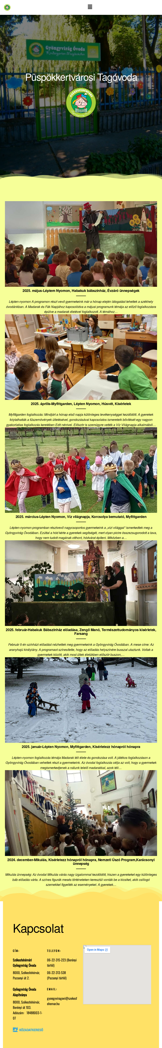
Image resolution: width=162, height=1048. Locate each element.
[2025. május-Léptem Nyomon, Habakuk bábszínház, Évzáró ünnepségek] (81, 243)
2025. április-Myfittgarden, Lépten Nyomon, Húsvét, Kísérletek (81, 403)
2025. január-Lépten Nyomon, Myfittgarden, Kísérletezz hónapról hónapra (81, 746)
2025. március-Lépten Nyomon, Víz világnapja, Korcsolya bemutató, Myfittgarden (81, 516)
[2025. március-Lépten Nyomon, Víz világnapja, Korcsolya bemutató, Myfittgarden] (81, 469)
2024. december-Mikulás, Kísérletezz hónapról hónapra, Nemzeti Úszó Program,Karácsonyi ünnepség (80, 861)
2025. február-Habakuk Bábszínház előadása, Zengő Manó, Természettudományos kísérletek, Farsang (81, 631)
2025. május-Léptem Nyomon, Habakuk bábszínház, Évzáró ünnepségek (81, 290)
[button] (90, 7)
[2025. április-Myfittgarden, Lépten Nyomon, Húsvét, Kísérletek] (81, 356)
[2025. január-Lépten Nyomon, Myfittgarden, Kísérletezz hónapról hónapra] (81, 699)
